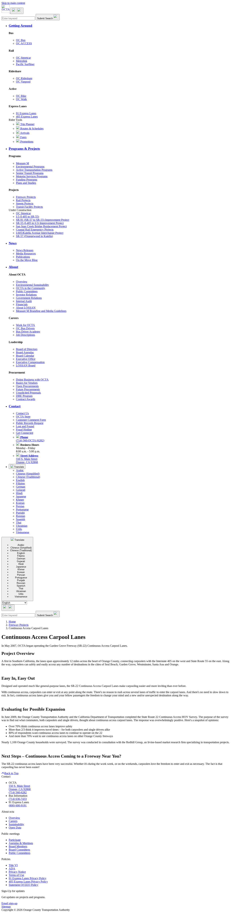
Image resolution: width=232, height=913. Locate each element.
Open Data (15, 827)
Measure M (22, 163)
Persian (20, 506)
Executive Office (25, 358)
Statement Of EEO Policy (23, 884)
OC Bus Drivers (25, 328)
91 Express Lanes (26, 113)
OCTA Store (23, 416)
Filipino (20, 483)
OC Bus (20, 40)
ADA (12, 868)
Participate (15, 839)
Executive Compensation (30, 362)
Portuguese (22, 509)
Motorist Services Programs (31, 176)
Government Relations (29, 297)
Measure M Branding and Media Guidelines (41, 310)
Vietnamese (22, 532)
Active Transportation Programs (34, 169)
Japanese (21, 496)
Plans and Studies (26, 182)
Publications (23, 256)
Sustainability (16, 824)
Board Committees (19, 849)
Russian (20, 516)
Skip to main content (13, 3)
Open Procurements (27, 386)
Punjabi (20, 512)
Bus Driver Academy (28, 331)
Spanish (20, 519)
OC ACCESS (24, 43)
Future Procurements (28, 389)
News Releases (24, 250)
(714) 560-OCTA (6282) (30, 439)
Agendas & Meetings (21, 843)
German (20, 486)
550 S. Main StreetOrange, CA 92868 (27, 459)
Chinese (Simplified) (28, 473)
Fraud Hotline (24, 429)
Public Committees (27, 291)
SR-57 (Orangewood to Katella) (34, 236)
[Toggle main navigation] (16, 11)
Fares (23, 137)
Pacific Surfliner (25, 64)
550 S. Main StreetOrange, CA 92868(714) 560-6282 (20, 789)
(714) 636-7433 (18, 799)
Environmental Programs (30, 166)
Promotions (26, 141)
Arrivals (24, 132)
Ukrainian (21, 525)
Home (12, 621)
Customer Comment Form (31, 419)
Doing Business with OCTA (32, 379)
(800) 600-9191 (18, 805)
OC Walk (21, 99)
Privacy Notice (17, 871)
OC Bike (21, 95)
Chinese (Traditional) (28, 476)
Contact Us (22, 413)
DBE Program (24, 395)
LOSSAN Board (25, 365)
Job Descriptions (25, 334)
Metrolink (21, 60)
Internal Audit (24, 301)
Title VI (13, 865)
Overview (21, 281)
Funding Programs (26, 179)
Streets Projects (24, 203)
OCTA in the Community (30, 288)
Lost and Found (25, 426)
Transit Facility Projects (29, 206)
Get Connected (24, 432)
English (20, 480)
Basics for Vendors (27, 382)
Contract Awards (25, 399)
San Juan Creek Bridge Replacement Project (41, 226)
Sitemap (6, 906)
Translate (18, 467)
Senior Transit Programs (30, 173)
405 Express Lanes (27, 116)
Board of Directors (26, 349)
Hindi (19, 493)
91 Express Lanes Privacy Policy (27, 878)
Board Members (18, 846)
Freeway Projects (26, 197)
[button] (120, 26)
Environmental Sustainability (32, 284)
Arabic (20, 470)
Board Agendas (25, 352)
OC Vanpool (23, 81)
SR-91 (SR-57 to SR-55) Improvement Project (42, 219)
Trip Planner (27, 124)
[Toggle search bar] (7, 608)
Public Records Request (29, 423)
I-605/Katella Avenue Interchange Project (39, 232)
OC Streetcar (23, 57)
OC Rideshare (24, 78)
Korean (20, 503)
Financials (22, 304)
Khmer (20, 499)
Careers (13, 821)
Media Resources (26, 253)
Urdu (19, 529)
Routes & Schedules (32, 128)
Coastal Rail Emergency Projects (34, 229)
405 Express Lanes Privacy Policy (28, 881)
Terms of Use (16, 875)
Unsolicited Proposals (28, 392)
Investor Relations (26, 294)
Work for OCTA (25, 325)
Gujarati (20, 489)
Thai (18, 522)
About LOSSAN (26, 307)
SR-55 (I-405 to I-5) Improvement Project (40, 223)
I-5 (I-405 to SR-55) (27, 216)
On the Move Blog (27, 260)
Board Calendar (25, 355)
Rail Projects (23, 200)
